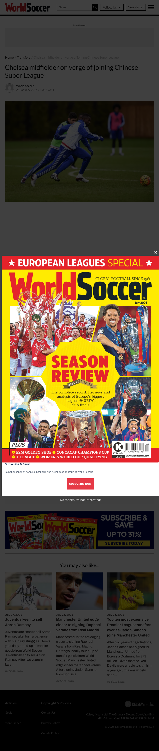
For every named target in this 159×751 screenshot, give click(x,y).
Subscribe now (80, 483)
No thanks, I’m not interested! (80, 500)
